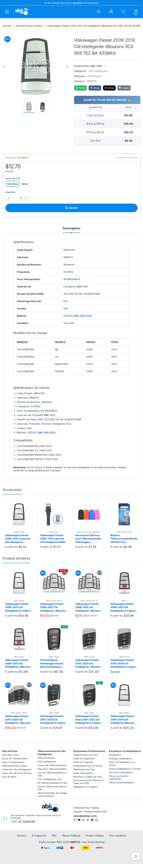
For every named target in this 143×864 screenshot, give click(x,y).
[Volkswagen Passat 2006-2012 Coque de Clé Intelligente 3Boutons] (19, 514)
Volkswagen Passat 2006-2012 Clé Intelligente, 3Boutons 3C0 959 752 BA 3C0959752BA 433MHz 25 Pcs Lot (88, 607)
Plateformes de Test (84, 769)
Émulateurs (115, 754)
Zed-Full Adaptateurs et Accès (122, 763)
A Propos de (39, 835)
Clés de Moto (9, 776)
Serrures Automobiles (121, 772)
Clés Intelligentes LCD (49, 779)
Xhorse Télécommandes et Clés (51, 788)
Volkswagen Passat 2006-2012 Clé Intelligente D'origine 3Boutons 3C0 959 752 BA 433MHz (18, 607)
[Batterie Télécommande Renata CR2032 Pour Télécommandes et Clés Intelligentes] (124, 514)
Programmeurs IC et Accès (87, 765)
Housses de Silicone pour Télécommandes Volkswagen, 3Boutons (88, 539)
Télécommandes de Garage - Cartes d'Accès (53, 794)
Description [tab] (71, 228)
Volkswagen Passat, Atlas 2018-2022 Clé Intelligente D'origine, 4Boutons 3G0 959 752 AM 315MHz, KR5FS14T (89, 720)
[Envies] (123, 12)
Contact (21, 835)
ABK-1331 (82, 286)
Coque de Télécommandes (52, 765)
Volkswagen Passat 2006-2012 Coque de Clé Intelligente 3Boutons (17, 539)
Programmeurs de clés (85, 754)
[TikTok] (87, 820)
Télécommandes (46, 758)
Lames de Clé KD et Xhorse (17, 773)
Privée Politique (95, 835)
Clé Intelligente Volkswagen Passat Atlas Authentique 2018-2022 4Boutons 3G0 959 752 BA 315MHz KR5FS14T (53, 663)
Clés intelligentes (98, 71)
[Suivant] (67, 66)
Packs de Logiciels (83, 762)
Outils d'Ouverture (83, 773)
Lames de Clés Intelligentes (17, 769)
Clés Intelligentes (46, 761)
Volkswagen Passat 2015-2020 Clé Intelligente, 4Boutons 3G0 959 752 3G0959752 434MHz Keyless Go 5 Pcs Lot (18, 720)
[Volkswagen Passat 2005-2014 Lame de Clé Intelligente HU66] (54, 514)
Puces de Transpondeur (15, 758)
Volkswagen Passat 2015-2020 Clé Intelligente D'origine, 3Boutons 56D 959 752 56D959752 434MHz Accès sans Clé (53, 720)
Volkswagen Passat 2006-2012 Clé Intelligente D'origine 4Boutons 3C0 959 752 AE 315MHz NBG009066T (124, 607)
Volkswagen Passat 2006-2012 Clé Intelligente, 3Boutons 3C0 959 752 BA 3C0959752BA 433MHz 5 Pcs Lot (53, 607)
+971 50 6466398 (23, 821)
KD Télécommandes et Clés (52, 782)
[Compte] (111, 12)
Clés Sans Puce (10, 754)
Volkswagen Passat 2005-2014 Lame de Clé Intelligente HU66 (52, 538)
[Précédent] (4, 66)
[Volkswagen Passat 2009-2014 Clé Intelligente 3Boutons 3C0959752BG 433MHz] (124, 695)
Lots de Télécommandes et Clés (52, 774)
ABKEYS (75, 841)
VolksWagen (94, 76)
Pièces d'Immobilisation (121, 782)
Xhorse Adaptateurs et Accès (125, 768)
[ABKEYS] (22, 14)
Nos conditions (117, 835)
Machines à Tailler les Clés (87, 776)
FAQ (54, 835)
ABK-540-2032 (83, 315)
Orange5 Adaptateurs (120, 758)
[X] (83, 820)
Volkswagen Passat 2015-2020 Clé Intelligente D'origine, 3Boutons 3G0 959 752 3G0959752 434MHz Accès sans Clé (124, 663)
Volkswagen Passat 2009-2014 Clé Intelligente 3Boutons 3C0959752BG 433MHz (123, 720)
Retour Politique (71, 835)
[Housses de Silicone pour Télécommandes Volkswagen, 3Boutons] (89, 514)
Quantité (10, 192)
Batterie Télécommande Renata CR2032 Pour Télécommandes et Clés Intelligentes (123, 539)
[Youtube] (79, 820)
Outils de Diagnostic (84, 758)
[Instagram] (92, 820)
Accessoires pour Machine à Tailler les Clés (88, 782)
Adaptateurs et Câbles (85, 786)
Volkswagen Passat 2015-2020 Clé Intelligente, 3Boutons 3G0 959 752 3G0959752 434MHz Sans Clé (88, 663)
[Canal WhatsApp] (96, 820)
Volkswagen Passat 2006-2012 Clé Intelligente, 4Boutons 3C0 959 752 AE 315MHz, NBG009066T (18, 663)
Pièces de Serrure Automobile (119, 777)
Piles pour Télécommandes (52, 768)
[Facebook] (74, 820)
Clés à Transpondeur (13, 762)
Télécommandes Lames (14, 765)
